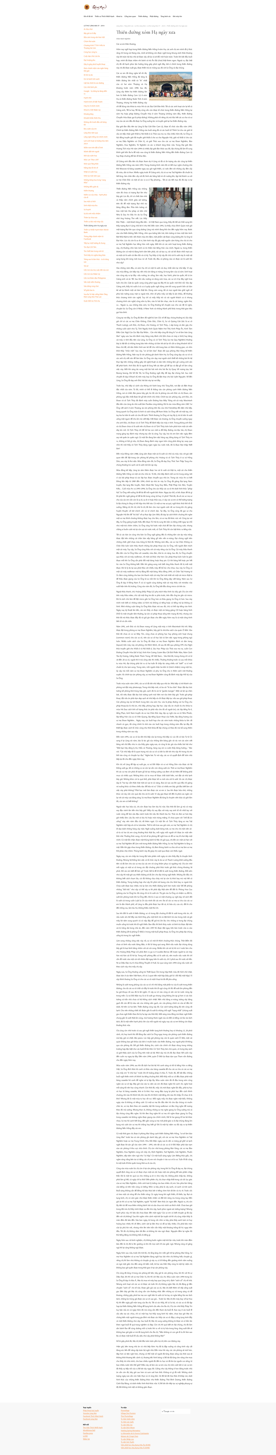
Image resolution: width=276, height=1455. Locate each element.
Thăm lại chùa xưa (90, 217)
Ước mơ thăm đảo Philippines (95, 278)
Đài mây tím (177, 16)
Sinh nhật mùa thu (90, 205)
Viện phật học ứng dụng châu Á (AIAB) (135, 1447)
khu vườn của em (90, 128)
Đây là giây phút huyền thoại (94, 64)
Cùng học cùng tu (90, 52)
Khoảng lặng (88, 114)
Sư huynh (87, 209)
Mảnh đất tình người (91, 151)
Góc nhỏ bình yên (90, 87)
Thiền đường (143, 16)
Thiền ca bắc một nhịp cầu (93, 221)
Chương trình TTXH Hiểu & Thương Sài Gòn (94, 46)
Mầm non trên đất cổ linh (93, 147)
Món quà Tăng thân (91, 163)
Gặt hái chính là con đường (94, 83)
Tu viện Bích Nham (128, 1427)
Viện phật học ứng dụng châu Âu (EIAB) (135, 1445)
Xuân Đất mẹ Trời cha (92, 301)
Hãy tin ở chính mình (92, 106)
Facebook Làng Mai (90, 1419)
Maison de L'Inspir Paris (129, 1436)
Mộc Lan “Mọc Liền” (91, 159)
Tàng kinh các (166, 16)
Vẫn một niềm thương (92, 282)
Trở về (86, 266)
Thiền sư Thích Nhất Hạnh (104, 16)
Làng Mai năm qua (91, 132)
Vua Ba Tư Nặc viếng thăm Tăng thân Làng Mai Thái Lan (95, 295)
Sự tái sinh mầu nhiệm (92, 213)
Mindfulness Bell (89, 1430)
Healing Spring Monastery (130, 1430)
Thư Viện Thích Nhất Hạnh (93, 1427)
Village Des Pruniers (128, 1413)
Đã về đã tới (88, 16)
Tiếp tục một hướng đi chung (94, 243)
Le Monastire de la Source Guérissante (135, 1433)
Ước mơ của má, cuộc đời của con (96, 270)
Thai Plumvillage (127, 1416)
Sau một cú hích (90, 201)
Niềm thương (89, 190)
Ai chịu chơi (88, 29)
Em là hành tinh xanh (92, 79)
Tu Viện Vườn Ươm (128, 1419)
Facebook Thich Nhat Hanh (93, 1416)
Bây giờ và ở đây (90, 33)
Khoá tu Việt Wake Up (92, 110)
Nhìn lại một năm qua (92, 176)
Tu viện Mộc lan (127, 1425)
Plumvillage (125, 1410)
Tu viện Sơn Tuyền (127, 1442)
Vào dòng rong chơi (91, 286)
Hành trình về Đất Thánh (93, 101)
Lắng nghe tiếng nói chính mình (95, 137)
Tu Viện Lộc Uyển (127, 1422)
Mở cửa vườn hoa (90, 155)
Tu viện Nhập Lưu (127, 1439)
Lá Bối (85, 1436)
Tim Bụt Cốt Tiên (90, 247)
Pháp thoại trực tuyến (91, 1410)
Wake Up (86, 1439)
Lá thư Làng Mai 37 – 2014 (94, 26)
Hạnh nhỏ (87, 98)
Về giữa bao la (89, 290)
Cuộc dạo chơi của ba (92, 56)
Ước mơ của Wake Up (92, 274)
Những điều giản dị (91, 186)
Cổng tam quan (130, 16)
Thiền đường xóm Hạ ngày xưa (95, 225)
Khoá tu (119, 16)
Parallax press (88, 1433)
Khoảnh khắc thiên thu (92, 118)
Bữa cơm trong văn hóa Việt (94, 37)
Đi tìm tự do (88, 75)
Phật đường (154, 16)
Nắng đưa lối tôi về (91, 167)
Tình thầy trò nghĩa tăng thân (94, 255)
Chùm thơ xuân (89, 41)
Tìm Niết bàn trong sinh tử (94, 251)
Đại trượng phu (89, 60)
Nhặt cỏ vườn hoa (90, 172)
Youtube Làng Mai (90, 1413)
